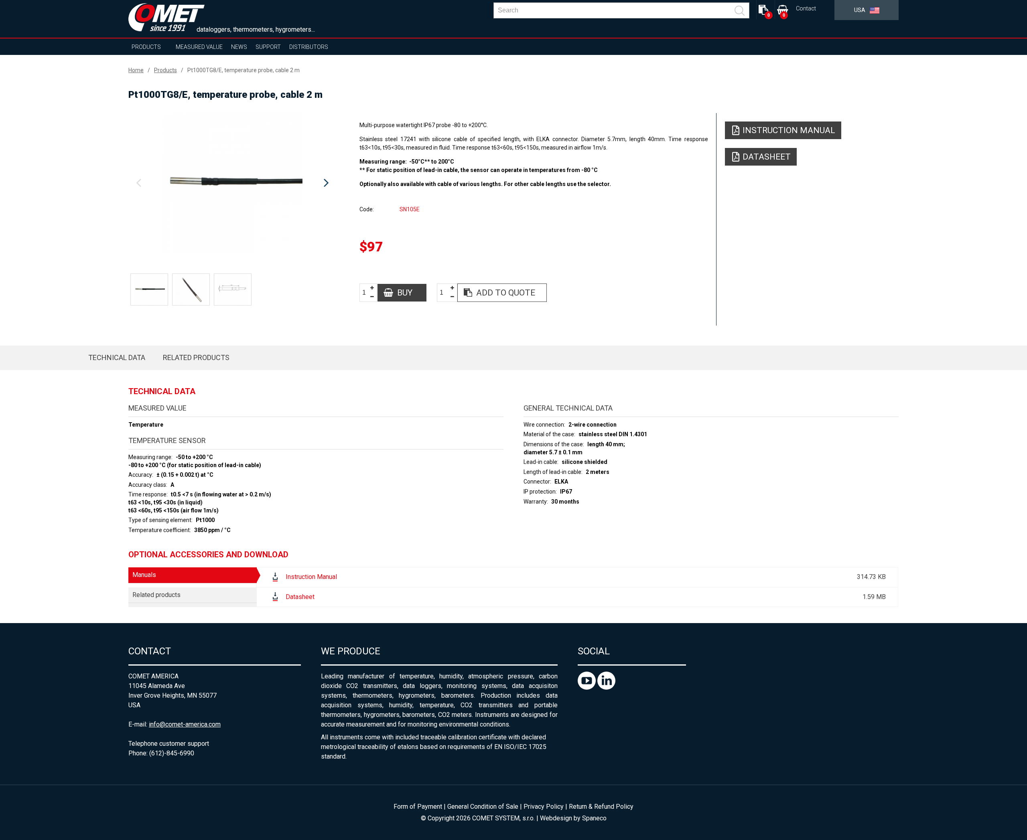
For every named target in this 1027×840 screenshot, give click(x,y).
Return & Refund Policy (601, 806)
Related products (196, 357)
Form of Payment (418, 806)
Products (146, 47)
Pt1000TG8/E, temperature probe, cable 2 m (243, 70)
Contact (806, 8)
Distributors (308, 47)
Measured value (199, 47)
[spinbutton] (367, 293)
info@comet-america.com (185, 724)
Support (268, 47)
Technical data (116, 357)
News (239, 47)
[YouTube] (587, 687)
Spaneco (594, 818)
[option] (232, 183)
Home (136, 70)
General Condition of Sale (482, 806)
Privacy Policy (544, 806)
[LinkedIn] (606, 687)
